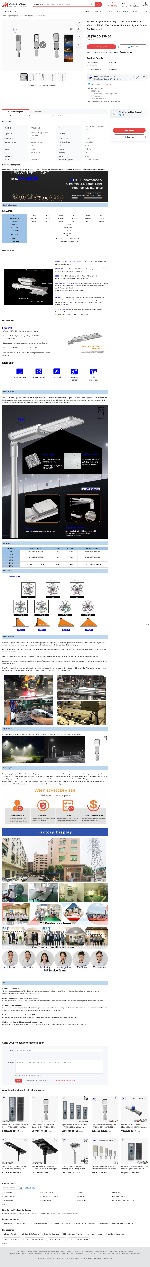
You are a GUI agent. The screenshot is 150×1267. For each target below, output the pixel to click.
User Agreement (87, 1258)
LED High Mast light (9, 1196)
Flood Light (79, 1192)
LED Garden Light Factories (72, 1234)
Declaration (97, 1258)
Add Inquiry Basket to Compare (43, 85)
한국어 (93, 1253)
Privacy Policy (107, 1258)
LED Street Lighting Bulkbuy (78, 1239)
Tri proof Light (7, 1192)
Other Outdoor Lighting (41, 1223)
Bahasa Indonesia (136, 1253)
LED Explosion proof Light (47, 1196)
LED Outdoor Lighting (27, 15)
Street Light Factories (51, 1234)
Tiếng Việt (125, 1253)
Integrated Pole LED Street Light (123, 1223)
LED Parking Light (45, 1200)
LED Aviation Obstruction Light (121, 1200)
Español (30, 1253)
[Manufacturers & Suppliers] (14, 4)
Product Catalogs (33, 1188)
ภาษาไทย (111, 1253)
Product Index (113, 1251)
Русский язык (55, 1253)
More (4, 1243)
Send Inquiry (102, 47)
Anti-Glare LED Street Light (62, 1223)
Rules (146, 11)
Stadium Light (116, 1192)
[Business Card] (145, 121)
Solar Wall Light (7, 1200)
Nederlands (79, 1253)
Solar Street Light (117, 1196)
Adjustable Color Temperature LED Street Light (92, 1223)
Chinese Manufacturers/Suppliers (49, 1251)
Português (38, 1253)
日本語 (99, 1253)
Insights (130, 1251)
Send (19, 1080)
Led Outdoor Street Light (95, 1234)
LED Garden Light (22, 1223)
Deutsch (71, 1253)
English (24, 1253)
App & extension (121, 11)
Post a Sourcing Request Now (63, 1081)
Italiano (64, 1253)
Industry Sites (89, 1251)
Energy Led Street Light (56, 1239)
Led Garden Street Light (116, 1234)
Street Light (8, 1223)
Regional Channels (101, 1251)
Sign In (90, 101)
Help (108, 11)
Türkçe (118, 1253)
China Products (32, 1251)
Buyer (97, 11)
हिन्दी (104, 1253)
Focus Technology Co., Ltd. (61, 1258)
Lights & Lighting (13, 15)
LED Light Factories (10, 1234)
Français (46, 1253)
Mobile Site (122, 1251)
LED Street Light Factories (31, 1234)
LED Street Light (40, 15)
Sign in (145, 6)
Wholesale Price (78, 1251)
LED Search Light (81, 1200)
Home (4, 15)
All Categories (9, 11)
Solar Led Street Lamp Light (34, 1239)
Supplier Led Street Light (12, 1239)
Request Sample (126, 52)
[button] (101, 116)
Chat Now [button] (134, 47)
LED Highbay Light (45, 1192)
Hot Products (21, 1251)
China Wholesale (66, 1251)
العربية (87, 1253)
